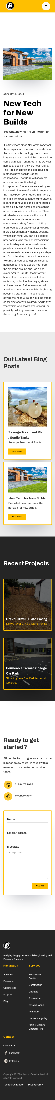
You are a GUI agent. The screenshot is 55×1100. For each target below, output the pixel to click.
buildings (15, 244)
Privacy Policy (35, 1084)
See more (17, 451)
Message (13, 846)
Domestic (8, 981)
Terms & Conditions (13, 1084)
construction (21, 182)
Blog (5, 1001)
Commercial (9, 988)
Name (11, 819)
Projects (7, 994)
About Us (8, 974)
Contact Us (9, 1045)
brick (24, 170)
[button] (46, 6)
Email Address (17, 832)
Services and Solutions (35, 976)
